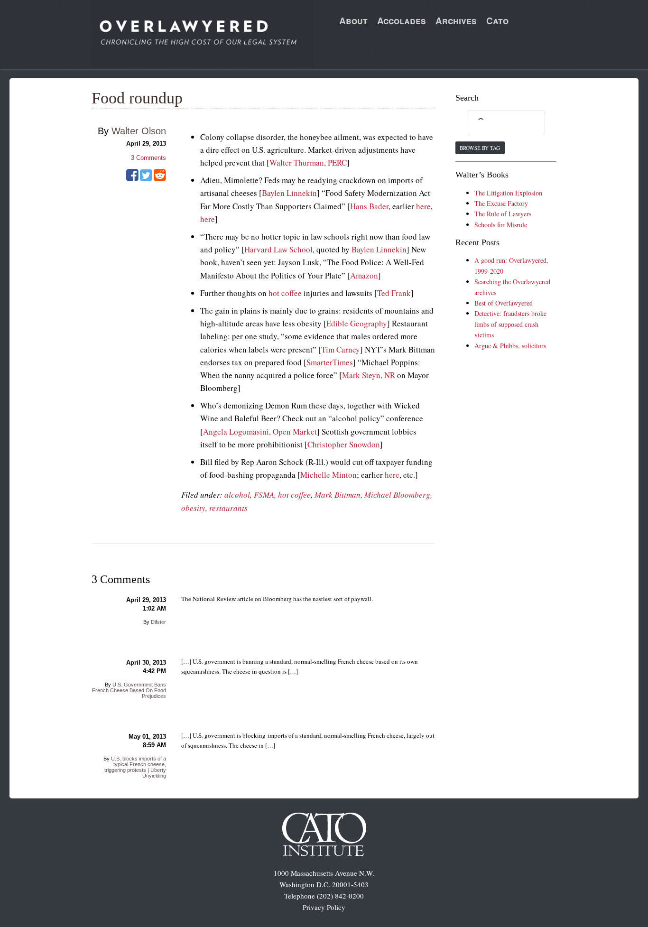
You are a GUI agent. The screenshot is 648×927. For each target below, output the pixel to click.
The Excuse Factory (501, 203)
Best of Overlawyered (503, 302)
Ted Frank (394, 292)
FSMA (264, 494)
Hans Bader (369, 206)
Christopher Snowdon (343, 444)
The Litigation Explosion (508, 192)
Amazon (364, 275)
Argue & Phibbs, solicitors (510, 345)
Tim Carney (340, 349)
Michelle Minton (328, 474)
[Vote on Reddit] (160, 178)
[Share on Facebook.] (132, 178)
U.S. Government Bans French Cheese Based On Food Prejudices (129, 690)
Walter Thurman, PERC (308, 162)
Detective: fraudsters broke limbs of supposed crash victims (510, 324)
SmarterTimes (329, 362)
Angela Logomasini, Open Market (260, 431)
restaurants (228, 507)
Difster (158, 622)
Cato (497, 20)
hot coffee (285, 292)
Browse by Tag (480, 147)
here (423, 206)
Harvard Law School (278, 249)
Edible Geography (356, 323)
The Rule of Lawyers (502, 213)
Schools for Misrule (500, 224)
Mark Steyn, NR (368, 375)
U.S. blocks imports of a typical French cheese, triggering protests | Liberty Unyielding (135, 767)
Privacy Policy (324, 907)
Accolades (401, 20)
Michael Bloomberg (397, 494)
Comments (148, 157)
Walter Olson (138, 131)
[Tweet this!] (146, 178)
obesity (193, 507)
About (353, 20)
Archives (456, 20)
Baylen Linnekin (289, 192)
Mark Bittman (338, 494)
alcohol (237, 494)
